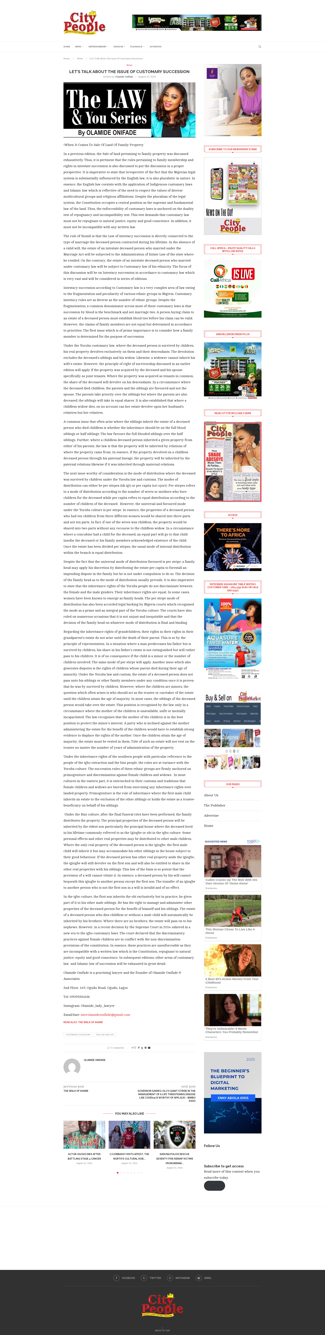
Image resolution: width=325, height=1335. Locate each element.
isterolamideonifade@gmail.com (105, 1015)
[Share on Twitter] (142, 1048)
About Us (211, 795)
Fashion (118, 46)
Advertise (155, 46)
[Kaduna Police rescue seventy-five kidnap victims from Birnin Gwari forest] (175, 1135)
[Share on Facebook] (138, 1048)
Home (66, 46)
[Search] (260, 47)
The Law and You (105, 1035)
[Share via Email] (149, 1048)
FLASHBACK (136, 46)
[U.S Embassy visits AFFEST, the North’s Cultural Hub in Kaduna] (129, 1135)
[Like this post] (135, 1048)
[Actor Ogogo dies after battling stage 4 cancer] (84, 1135)
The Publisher (214, 805)
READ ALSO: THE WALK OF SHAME (83, 1022)
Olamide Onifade (124, 76)
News (78, 46)
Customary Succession (78, 1035)
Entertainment (97, 46)
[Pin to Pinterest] (146, 1048)
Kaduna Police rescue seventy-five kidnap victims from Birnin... (174, 1159)
